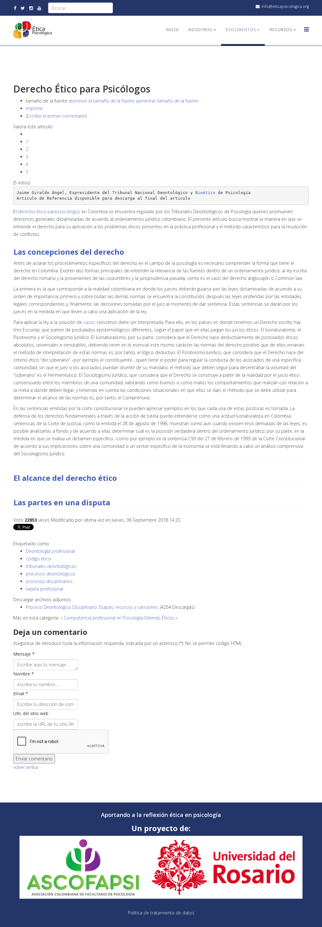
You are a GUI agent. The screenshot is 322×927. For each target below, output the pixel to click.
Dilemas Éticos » (160, 618)
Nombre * (23, 674)
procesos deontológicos (50, 574)
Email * (20, 694)
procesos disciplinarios (49, 581)
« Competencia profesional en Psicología (101, 618)
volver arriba (25, 767)
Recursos (280, 29)
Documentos (241, 29)
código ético (38, 559)
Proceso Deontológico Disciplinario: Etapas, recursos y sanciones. (93, 607)
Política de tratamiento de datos (161, 913)
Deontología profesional (50, 551)
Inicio (172, 29)
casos (90, 322)
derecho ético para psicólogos (49, 211)
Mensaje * (24, 654)
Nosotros (200, 29)
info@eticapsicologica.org (285, 6)
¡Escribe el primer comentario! (56, 116)
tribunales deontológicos (51, 566)
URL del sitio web (30, 713)
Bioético (205, 192)
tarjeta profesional (44, 589)
